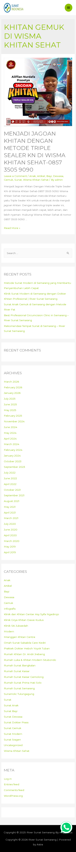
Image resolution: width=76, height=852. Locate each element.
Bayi (49, 176)
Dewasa (58, 176)
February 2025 (13, 415)
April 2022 (10, 484)
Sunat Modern (13, 733)
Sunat (18, 179)
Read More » (12, 227)
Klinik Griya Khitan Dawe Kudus (24, 619)
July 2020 (10, 523)
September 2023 (14, 466)
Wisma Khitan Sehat (36, 179)
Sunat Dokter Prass (16, 722)
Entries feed (11, 784)
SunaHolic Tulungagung (19, 693)
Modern (9, 631)
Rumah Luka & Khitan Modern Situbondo (30, 659)
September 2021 (14, 495)
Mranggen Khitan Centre (19, 636)
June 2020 (10, 529)
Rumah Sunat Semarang (19, 688)
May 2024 (10, 432)
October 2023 (12, 461)
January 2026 (12, 392)
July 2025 (9, 398)
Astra (40, 844)
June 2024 (10, 427)
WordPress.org (13, 795)
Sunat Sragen (12, 739)
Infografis (9, 608)
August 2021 (11, 501)
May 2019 (10, 546)
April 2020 (10, 535)
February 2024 (13, 449)
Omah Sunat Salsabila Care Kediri (25, 642)
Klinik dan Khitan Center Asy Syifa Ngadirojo (31, 614)
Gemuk (8, 179)
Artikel (41, 176)
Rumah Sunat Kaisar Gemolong (24, 676)
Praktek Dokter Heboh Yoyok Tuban (27, 648)
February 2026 (13, 387)
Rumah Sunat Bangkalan (19, 665)
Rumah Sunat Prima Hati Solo (23, 682)
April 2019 (10, 552)
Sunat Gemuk (12, 728)
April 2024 (10, 438)
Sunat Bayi (10, 711)
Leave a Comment (15, 176)
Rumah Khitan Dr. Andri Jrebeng (24, 654)
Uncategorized (13, 745)
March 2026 (11, 381)
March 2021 (11, 518)
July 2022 (9, 472)
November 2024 (14, 421)
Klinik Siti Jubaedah (16, 625)
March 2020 (11, 541)
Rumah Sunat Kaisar (17, 671)
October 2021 (12, 489)
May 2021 (10, 506)
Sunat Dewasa (13, 716)
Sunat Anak (11, 705)
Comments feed (14, 790)
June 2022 (10, 478)
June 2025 (10, 404)
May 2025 (10, 410)
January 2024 (12, 455)
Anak (32, 176)
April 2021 (10, 512)
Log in (8, 778)
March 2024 (11, 444)
